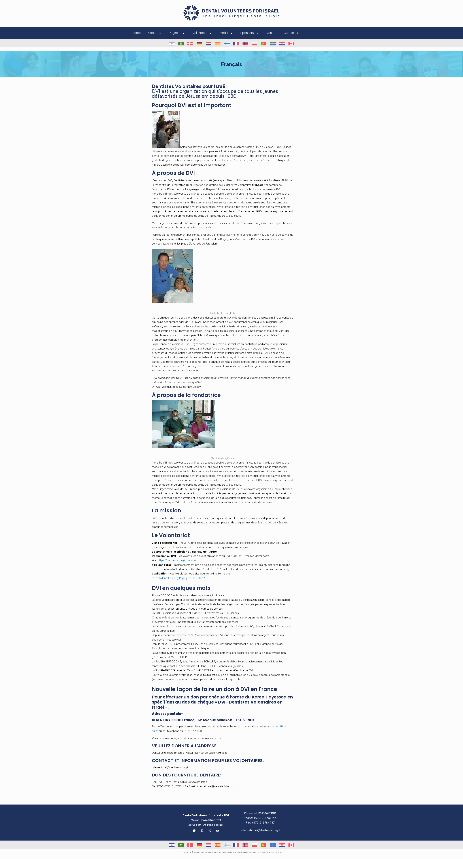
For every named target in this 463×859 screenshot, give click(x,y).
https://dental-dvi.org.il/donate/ (177, 560)
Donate (271, 33)
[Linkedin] (202, 830)
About (152, 33)
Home (136, 33)
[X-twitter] (209, 830)
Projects (174, 33)
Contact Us (291, 33)
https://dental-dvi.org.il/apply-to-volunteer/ (178, 578)
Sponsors (247, 33)
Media (224, 33)
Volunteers (199, 33)
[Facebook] (194, 830)
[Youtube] (217, 830)
